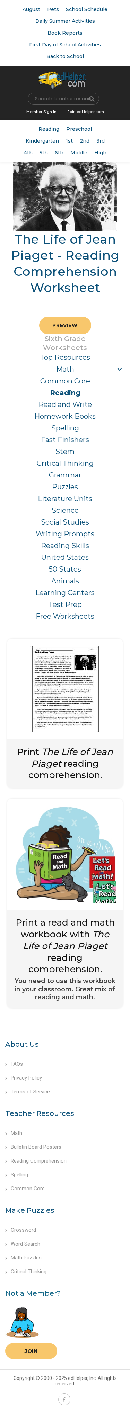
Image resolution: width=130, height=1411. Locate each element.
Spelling (65, 428)
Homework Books (65, 416)
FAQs (17, 1064)
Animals (65, 581)
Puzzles (65, 487)
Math (65, 369)
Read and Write (65, 404)
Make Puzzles (29, 1210)
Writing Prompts (65, 534)
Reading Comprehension (39, 1161)
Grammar (65, 475)
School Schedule (86, 9)
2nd (84, 141)
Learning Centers (65, 593)
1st (69, 141)
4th (28, 152)
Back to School (65, 56)
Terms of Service (30, 1092)
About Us (22, 1044)
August (31, 9)
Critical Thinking (65, 463)
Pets (53, 9)
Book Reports (65, 33)
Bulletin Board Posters (36, 1147)
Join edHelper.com (86, 111)
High (100, 152)
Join (31, 1351)
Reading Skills (65, 545)
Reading (48, 129)
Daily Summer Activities (65, 21)
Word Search (25, 1244)
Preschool (79, 129)
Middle (78, 152)
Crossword (23, 1230)
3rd (100, 141)
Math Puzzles (26, 1258)
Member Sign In (41, 111)
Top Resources (65, 357)
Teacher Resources (39, 1113)
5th (44, 152)
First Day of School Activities (65, 45)
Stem (65, 451)
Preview (64, 325)
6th (59, 152)
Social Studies (65, 522)
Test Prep (65, 604)
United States (65, 557)
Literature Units (65, 498)
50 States (65, 569)
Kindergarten (42, 141)
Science (65, 510)
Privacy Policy (26, 1078)
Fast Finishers (65, 440)
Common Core (65, 381)
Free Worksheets (65, 616)
